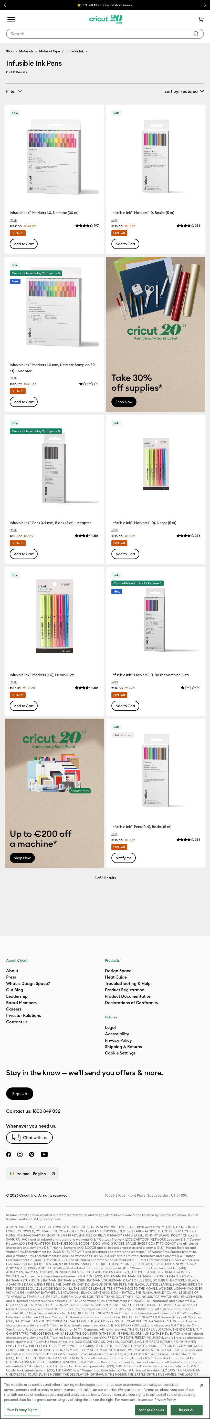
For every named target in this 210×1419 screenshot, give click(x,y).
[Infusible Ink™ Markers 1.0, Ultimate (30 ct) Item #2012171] (54, 154)
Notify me (124, 858)
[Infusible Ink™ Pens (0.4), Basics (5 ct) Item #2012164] (155, 768)
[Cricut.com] (105, 19)
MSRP (13, 220)
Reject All (186, 1410)
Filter (11, 91)
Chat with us (35, 1137)
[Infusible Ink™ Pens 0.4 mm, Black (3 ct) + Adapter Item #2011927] (54, 464)
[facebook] (8, 1154)
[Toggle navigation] (11, 19)
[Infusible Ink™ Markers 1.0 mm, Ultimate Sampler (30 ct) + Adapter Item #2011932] (54, 306)
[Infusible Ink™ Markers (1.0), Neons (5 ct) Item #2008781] (155, 464)
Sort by (181, 91)
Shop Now (124, 402)
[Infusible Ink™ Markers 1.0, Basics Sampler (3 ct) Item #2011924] (155, 616)
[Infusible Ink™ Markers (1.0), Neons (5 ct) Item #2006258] (54, 616)
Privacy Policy (165, 1400)
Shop (10, 51)
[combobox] (105, 34)
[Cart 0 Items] (199, 19)
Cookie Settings (120, 1052)
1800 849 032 (46, 1111)
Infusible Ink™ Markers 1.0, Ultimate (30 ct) (44, 212)
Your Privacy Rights (22, 1410)
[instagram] (20, 1154)
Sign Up (19, 1093)
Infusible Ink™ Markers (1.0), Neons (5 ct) (143, 522)
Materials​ (101, 5)
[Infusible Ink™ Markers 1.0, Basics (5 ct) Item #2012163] (155, 154)
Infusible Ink (75, 51)
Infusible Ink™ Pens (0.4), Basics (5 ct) (141, 826)
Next (205, 5)
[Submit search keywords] (196, 34)
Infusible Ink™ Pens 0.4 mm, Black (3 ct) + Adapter (50, 522)
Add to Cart (24, 244)
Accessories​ (123, 5)
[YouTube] (44, 1154)
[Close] (201, 1385)
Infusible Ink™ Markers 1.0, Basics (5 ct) (142, 212)
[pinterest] (31, 1154)
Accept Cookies (151, 1410)
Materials (26, 51)
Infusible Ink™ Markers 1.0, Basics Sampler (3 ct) (150, 675)
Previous (5, 5)
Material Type (49, 51)
